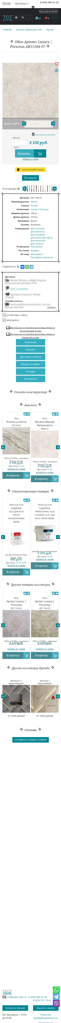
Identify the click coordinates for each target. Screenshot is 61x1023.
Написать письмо (15, 1007)
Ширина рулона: (20, 213)
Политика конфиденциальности (46, 1016)
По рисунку (22, 246)
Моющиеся (36, 254)
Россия (34, 205)
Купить (24, 153)
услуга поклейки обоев (33, 170)
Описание (30, 342)
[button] (3, 447)
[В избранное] (57, 63)
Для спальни (37, 243)
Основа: (25, 224)
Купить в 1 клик (30, 159)
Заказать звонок (46, 1007)
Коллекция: (23, 209)
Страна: (25, 205)
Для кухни (36, 237)
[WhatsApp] (27, 267)
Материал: (23, 220)
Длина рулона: (21, 216)
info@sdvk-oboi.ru (16, 997)
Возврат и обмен (30, 364)
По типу (24, 254)
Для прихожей (38, 240)
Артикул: (24, 197)
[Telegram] (32, 267)
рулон (16, 147)
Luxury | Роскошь (40, 209)
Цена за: (16, 137)
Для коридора (38, 234)
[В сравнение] (57, 70)
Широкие (48, 257)
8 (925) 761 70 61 (42, 1000)
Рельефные (36, 257)
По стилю (24, 250)
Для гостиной (37, 228)
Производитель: (20, 201)
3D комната (30, 177)
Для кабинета (37, 231)
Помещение (22, 228)
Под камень (37, 246)
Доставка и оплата (30, 356)
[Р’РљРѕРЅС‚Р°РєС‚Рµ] (22, 267)
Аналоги (30, 349)
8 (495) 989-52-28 (49, 2)
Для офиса (47, 237)
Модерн (35, 250)
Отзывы (30, 371)
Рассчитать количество (44, 134)
